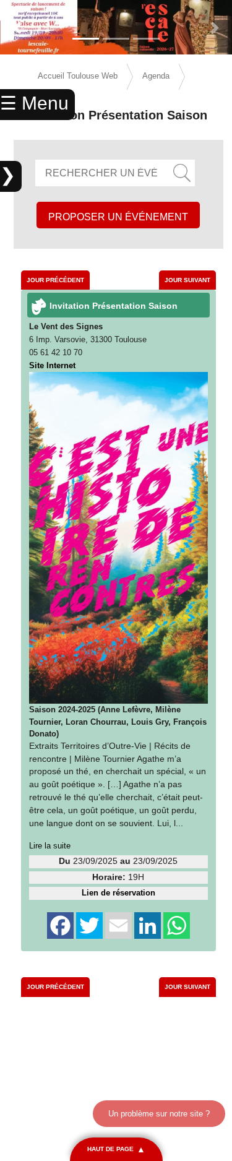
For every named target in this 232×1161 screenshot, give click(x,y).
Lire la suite (50, 845)
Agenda (156, 75)
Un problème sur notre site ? (159, 1113)
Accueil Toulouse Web (78, 75)
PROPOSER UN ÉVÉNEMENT (118, 217)
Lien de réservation (118, 892)
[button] (17, 28)
